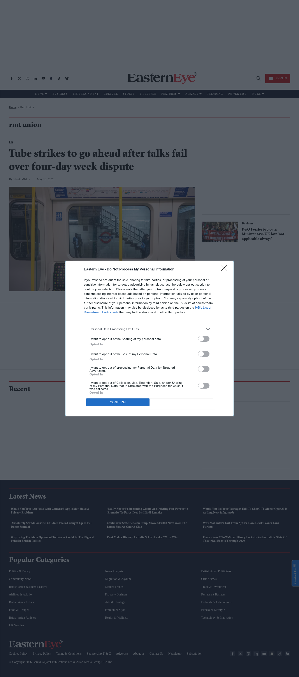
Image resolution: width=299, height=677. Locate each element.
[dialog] (149, 338)
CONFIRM (118, 402)
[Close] (225, 269)
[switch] (203, 339)
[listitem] (149, 329)
